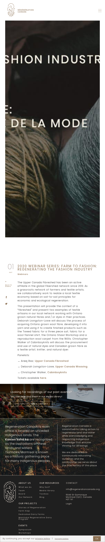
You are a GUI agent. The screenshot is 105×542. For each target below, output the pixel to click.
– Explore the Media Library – (32, 404)
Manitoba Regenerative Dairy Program (35, 518)
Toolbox (44, 494)
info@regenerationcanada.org (82, 489)
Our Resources (49, 483)
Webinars (23, 274)
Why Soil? (45, 487)
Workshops (25, 533)
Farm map (24, 511)
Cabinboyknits (57, 372)
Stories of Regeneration (32, 507)
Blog (42, 497)
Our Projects (28, 503)
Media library (47, 490)
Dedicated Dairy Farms (32, 514)
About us (25, 483)
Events (23, 525)
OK (97, 538)
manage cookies (61, 539)
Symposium (25, 529)
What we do (25, 487)
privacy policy (42, 538)
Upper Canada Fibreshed (52, 361)
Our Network (25, 497)
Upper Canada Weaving (71, 366)
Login (99, 17)
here (43, 378)
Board (22, 494)
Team (22, 490)
